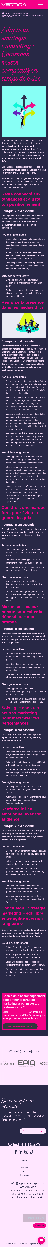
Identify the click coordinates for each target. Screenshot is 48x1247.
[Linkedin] (20, 1152)
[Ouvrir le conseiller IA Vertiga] (41, 1240)
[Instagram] (26, 1152)
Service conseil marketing (20, 13)
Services (24, 1164)
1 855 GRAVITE (27, 1187)
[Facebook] (16, 1152)
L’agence (24, 1160)
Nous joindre (24, 1175)
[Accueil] (3, 13)
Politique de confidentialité (27, 1197)
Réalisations (24, 1167)
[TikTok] (31, 1152)
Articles (7, 13)
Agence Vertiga (18, 1012)
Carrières (24, 1171)
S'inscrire (39, 1226)
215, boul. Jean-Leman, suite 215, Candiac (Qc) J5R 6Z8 (27, 1192)
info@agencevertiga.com (27, 1183)
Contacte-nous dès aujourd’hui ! (20, 1026)
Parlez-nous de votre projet (33, 1131)
